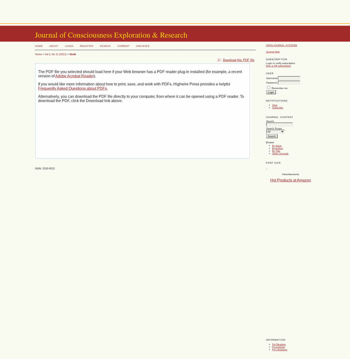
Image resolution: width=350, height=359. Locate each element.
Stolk (73, 54)
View (274, 105)
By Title (276, 151)
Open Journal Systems (281, 45)
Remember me (280, 88)
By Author (277, 148)
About (53, 46)
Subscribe (277, 107)
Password (271, 82)
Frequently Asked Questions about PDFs (72, 88)
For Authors (278, 347)
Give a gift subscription (278, 65)
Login (69, 46)
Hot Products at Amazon (290, 180)
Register (86, 46)
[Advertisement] (175, 10)
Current (123, 46)
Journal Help (273, 51)
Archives (143, 46)
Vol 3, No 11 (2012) (56, 54)
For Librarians (279, 349)
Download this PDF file (238, 60)
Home (39, 46)
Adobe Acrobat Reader (74, 76)
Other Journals (280, 153)
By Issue (277, 145)
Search (105, 46)
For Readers (279, 344)
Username (271, 78)
